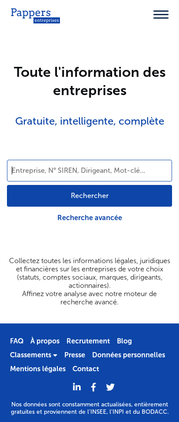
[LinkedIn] (77, 387)
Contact (86, 369)
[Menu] (161, 15)
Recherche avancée (89, 218)
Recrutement (88, 341)
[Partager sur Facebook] (93, 387)
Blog (124, 341)
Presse (74, 355)
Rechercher (90, 195)
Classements (31, 355)
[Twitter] (110, 387)
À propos (45, 341)
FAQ (16, 341)
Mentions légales (38, 369)
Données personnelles (128, 355)
